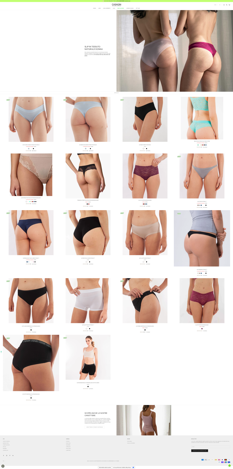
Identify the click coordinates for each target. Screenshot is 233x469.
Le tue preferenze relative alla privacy (122, 467)
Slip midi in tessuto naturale (145, 144)
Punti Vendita (129, 441)
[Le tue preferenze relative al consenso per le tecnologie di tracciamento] (1, 352)
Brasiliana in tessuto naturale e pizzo (202, 141)
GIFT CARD (138, 8)
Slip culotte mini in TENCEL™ (145, 258)
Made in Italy (68, 443)
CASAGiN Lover (5, 450)
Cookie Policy (68, 450)
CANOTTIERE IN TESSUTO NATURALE (94, 427)
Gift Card (4, 446)
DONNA (94, 8)
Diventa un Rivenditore (131, 443)
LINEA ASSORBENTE (106, 8)
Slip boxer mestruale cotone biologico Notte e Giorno (88, 382)
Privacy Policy (68, 448)
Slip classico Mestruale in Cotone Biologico (31, 326)
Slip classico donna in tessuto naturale (31, 144)
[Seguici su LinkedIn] (13, 455)
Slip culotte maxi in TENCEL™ (88, 324)
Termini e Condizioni (6, 441)
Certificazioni (68, 446)
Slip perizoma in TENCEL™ (202, 269)
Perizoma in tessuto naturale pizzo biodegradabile (88, 200)
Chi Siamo (67, 441)
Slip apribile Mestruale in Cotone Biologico (145, 326)
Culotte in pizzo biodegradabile (145, 200)
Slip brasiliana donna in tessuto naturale (88, 144)
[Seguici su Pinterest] (9, 455)
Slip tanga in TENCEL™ (202, 201)
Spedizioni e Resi (6, 443)
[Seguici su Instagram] (6, 455)
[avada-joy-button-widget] (2, 466)
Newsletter (5, 448)
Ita (219, 4)
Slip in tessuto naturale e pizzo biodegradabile (31, 197)
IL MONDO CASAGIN (129, 8)
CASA (114, 8)
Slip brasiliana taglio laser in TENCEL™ (31, 258)
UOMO (99, 8)
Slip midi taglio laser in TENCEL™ (88, 258)
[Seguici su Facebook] (3, 455)
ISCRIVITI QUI (127, 0)
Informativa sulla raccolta (105, 467)
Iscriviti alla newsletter (199, 450)
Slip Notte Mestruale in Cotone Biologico (31, 394)
